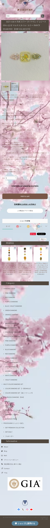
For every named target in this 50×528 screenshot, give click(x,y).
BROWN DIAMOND (11, 323)
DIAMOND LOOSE (9, 289)
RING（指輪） (9, 406)
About (6, 447)
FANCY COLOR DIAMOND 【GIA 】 (14, 336)
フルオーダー (9, 436)
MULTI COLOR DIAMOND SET (13, 384)
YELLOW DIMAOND (11, 319)
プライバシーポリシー (11, 460)
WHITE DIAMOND (11, 328)
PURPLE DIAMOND (11, 302)
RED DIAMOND (10, 297)
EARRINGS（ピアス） (12, 414)
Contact (7, 468)
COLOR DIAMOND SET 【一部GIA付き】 (18, 388)
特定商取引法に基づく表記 (12, 464)
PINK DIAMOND (10, 293)
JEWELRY (6, 401)
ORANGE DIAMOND (11, 315)
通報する (43, 239)
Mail (5, 455)
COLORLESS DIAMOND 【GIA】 (13, 397)
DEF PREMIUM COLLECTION (14, 428)
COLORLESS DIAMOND (13, 332)
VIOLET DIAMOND (11, 380)
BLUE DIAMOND (10, 349)
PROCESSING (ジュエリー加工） (14, 423)
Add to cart (25, 196)
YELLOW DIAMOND (11, 362)
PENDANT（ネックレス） (13, 410)
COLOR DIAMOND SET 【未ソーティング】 (19, 393)
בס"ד (5, 473)
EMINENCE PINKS (11, 419)
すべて (8, 226)
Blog (5, 451)
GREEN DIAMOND (11, 310)
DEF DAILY (8, 432)
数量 (3, 178)
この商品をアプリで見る (25, 211)
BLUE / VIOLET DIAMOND (13, 306)
